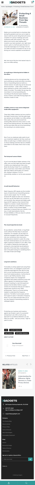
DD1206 (11, 213)
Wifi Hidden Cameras (22, 333)
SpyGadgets (9, 6)
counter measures (15, 330)
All (6, 330)
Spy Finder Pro (16, 167)
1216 (16, 213)
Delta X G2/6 (17, 285)
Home (3, 6)
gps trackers (9, 333)
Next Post (25, 355)
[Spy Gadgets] (18, 2)
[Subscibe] (30, 459)
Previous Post (11, 355)
